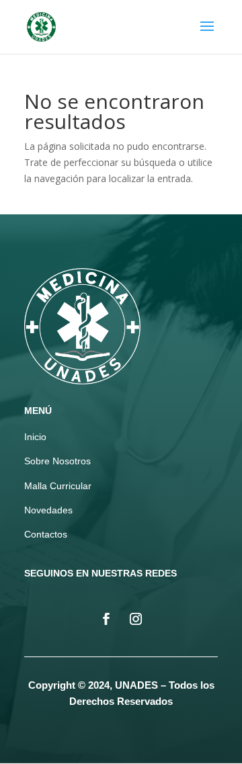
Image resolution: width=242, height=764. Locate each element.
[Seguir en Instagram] (136, 619)
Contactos (45, 534)
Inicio (35, 436)
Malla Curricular (57, 485)
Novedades (48, 510)
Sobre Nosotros (57, 461)
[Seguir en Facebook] (106, 619)
